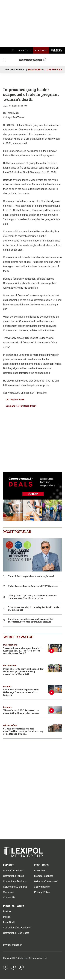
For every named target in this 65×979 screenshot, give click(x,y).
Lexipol (24, 958)
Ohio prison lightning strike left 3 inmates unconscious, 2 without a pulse (32, 597)
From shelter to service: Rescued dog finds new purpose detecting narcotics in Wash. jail (23, 671)
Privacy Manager (12, 944)
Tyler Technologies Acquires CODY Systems (33, 586)
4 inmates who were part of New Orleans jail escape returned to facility (21, 692)
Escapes (7, 686)
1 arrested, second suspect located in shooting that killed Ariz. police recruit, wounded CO (23, 651)
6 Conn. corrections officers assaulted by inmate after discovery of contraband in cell (23, 731)
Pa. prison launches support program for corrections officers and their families (30, 620)
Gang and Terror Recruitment (21, 406)
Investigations (10, 645)
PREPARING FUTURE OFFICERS (46, 69)
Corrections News (15, 399)
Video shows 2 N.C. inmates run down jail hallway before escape (21, 712)
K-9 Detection (9, 665)
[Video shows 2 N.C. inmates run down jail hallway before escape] (55, 710)
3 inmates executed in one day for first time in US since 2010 (34, 608)
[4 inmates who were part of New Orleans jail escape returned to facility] (55, 689)
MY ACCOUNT (41, 50)
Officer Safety (10, 725)
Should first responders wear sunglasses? (31, 576)
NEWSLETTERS (24, 50)
